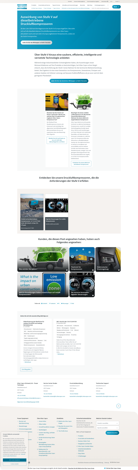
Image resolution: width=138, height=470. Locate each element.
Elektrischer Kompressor (39, 329)
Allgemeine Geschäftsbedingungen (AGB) (28, 402)
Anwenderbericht (40, 345)
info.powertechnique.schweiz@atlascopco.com (29, 398)
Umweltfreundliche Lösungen (47, 427)
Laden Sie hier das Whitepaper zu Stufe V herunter (36, 42)
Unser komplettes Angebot (93, 1)
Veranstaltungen (61, 332)
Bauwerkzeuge (23, 426)
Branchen (82, 5)
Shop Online (81, 453)
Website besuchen (112, 433)
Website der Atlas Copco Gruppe (65, 422)
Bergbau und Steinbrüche (63, 330)
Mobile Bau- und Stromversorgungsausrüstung (35, 333)
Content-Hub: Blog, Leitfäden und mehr (47, 433)
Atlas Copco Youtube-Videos (85, 446)
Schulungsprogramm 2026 (101, 5)
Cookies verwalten (15, 464)
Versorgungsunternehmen (63, 334)
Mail (73, 303)
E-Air (45, 340)
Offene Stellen (42, 424)
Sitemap (106, 462)
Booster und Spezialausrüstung (24, 422)
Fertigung (59, 337)
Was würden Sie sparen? (43, 259)
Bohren (59, 328)
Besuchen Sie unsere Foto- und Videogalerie (65, 427)
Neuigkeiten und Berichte (85, 443)
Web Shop (89, 5)
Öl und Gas (73, 334)
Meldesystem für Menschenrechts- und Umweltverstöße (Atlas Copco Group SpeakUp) (47, 452)
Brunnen (69, 332)
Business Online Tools (84, 441)
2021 (25, 331)
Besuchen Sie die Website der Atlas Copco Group (81, 468)
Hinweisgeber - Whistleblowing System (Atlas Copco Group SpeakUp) (47, 444)
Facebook (52, 303)
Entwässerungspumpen (25, 429)
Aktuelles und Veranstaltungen (70, 5)
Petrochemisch (27, 329)
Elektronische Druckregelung (108, 259)
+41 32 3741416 (47, 394)
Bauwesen (40, 340)
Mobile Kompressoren (29, 345)
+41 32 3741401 (21, 395)
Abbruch (76, 330)
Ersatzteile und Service (44, 5)
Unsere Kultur (42, 421)
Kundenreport (31, 336)
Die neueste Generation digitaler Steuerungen (82, 285)
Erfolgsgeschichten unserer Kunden (33, 342)
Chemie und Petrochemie (30, 340)
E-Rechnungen (82, 456)
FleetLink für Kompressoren (82, 259)
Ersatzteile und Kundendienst (86, 438)
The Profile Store (63, 431)
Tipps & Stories (56, 5)
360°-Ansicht (60, 325)
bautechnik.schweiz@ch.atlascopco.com (54, 396)
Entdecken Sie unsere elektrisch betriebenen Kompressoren (81, 163)
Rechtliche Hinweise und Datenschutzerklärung (90, 462)
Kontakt (70, 1)
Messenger (65, 303)
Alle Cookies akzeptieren (14, 460)
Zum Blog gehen (26, 369)
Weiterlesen (28, 362)
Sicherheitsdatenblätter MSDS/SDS (84, 450)
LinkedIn (45, 303)
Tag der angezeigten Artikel (31, 338)
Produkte (33, 5)
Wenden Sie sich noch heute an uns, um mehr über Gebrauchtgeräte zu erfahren (57, 140)
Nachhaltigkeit (43, 430)
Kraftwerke (76, 325)
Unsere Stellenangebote (79, 1)
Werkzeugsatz (65, 328)
